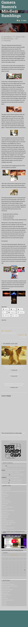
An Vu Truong (4, 482)
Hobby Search (4, 593)
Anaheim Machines (6, 488)
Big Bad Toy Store (5, 582)
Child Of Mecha (5, 494)
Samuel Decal (4, 598)
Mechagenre (4, 512)
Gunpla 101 (3, 505)
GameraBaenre (8, 37)
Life (15, 28)
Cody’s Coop (4, 496)
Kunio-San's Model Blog (7, 507)
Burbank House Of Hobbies (7, 584)
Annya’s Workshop (5, 489)
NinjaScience (4, 515)
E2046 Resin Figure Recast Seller (9, 586)
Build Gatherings (8, 38)
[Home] (12, 28)
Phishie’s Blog (4, 517)
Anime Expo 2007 (14, 374)
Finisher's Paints (5, 588)
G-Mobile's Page (5, 500)
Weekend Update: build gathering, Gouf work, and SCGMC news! (14, 367)
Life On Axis (4, 508)
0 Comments (7, 40)
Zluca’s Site (4, 529)
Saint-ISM (3, 519)
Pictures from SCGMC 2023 (16, 474)
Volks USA (4, 605)
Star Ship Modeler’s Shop (7, 600)
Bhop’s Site (4, 493)
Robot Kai (3, 596)
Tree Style (3, 526)
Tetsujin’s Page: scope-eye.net (8, 522)
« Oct (2, 578)
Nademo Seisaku (5, 514)
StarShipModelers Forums (7, 521)
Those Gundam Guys (6, 524)
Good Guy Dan (4, 503)
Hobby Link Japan (5, 591)
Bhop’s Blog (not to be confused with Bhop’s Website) (13, 491)
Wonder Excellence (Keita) (7, 528)
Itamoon (3, 465)
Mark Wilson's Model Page (7, 510)
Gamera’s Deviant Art (6, 501)
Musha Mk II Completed (16, 480)
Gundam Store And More (7, 589)
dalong (3, 498)
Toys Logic (4, 603)
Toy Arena (3, 601)
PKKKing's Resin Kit (6, 594)
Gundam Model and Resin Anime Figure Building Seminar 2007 (14, 384)
